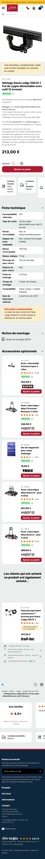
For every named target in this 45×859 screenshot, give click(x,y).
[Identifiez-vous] (33, 8)
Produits (6, 787)
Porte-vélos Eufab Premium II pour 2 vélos (30, 366)
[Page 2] (5, 684)
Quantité (6, 163)
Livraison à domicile (30, 183)
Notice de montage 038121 (18, 339)
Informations (8, 799)
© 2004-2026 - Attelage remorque (16, 850)
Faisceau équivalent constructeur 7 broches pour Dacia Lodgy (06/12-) (31, 615)
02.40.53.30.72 (8, 822)
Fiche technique (13, 208)
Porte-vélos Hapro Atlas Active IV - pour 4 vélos (31, 492)
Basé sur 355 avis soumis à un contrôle (16, 722)
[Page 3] (7, 684)
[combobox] (22, 14)
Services (6, 793)
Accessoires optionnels (19, 351)
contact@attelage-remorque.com (15, 820)
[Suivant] (41, 684)
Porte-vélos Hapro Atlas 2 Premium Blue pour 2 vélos (30, 408)
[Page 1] (2, 684)
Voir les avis (18, 844)
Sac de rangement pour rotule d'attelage (30, 450)
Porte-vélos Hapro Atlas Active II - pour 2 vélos (31, 534)
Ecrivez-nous (10, 829)
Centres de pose (10, 182)
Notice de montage (16, 333)
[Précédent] (35, 684)
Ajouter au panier (22, 169)
